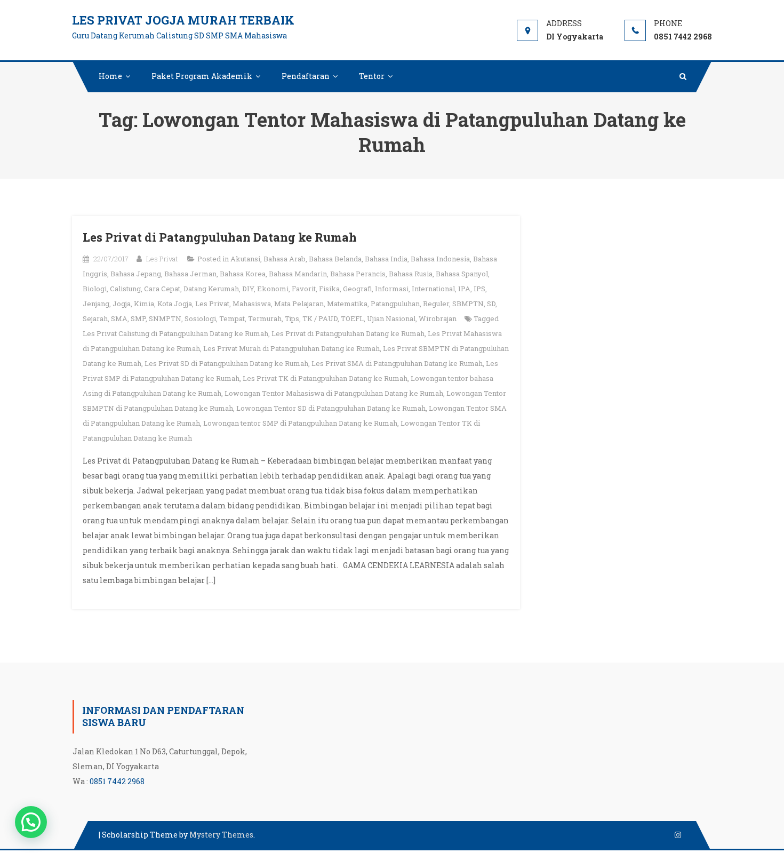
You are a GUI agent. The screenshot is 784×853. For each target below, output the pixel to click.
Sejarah (95, 318)
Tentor (372, 76)
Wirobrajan (438, 318)
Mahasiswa (252, 303)
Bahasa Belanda (335, 259)
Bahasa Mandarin (298, 273)
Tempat (232, 318)
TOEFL (352, 318)
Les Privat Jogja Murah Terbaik (183, 20)
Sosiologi (200, 318)
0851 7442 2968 (117, 781)
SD (491, 303)
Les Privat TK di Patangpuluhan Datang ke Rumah (325, 378)
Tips (292, 318)
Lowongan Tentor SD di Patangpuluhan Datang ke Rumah (331, 408)
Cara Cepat (162, 288)
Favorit (304, 288)
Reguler (436, 303)
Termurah (265, 318)
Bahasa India (386, 259)
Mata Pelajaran (299, 303)
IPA (464, 288)
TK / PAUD (320, 318)
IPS (479, 288)
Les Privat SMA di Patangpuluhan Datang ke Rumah (397, 363)
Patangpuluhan (395, 303)
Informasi (392, 288)
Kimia (144, 303)
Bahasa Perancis (358, 273)
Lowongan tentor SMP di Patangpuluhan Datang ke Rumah (300, 423)
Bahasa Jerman (190, 273)
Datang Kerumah (211, 288)
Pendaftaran (306, 76)
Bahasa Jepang (135, 273)
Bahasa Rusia (411, 273)
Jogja (122, 303)
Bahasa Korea (243, 273)
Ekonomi (273, 288)
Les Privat (162, 259)
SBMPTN (468, 303)
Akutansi (245, 259)
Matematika (347, 303)
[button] (31, 822)
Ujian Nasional (391, 318)
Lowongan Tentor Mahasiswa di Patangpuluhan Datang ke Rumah (334, 393)
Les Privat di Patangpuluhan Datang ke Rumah (220, 237)
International (433, 288)
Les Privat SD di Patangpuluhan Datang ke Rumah (226, 363)
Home (110, 76)
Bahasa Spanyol (462, 273)
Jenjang (96, 303)
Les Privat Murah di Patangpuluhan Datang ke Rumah (291, 348)
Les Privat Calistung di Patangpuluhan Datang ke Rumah (175, 333)
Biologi (95, 288)
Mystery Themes (221, 835)
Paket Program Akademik (201, 76)
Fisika (329, 288)
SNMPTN (165, 318)
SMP (138, 318)
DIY (248, 288)
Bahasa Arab (284, 259)
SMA (119, 318)
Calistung (125, 288)
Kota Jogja (174, 303)
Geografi (357, 288)
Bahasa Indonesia (440, 259)
